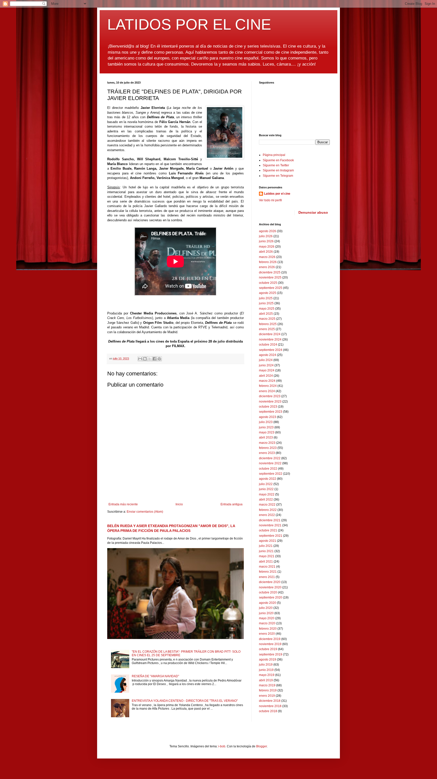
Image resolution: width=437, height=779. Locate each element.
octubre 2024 (268, 344)
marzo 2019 (267, 685)
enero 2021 (267, 577)
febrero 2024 (268, 386)
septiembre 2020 (270, 597)
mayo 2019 (266, 675)
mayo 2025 (266, 308)
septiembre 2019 (270, 654)
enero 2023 (267, 453)
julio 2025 (266, 298)
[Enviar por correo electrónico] (140, 358)
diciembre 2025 (269, 272)
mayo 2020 (266, 618)
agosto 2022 (267, 479)
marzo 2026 (267, 257)
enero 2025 (267, 329)
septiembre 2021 (270, 535)
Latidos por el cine (277, 193)
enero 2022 (267, 515)
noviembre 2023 (270, 401)
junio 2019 (266, 670)
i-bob (221, 746)
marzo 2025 (267, 319)
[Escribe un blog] (144, 358)
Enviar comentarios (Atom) (145, 511)
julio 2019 (266, 664)
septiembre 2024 (270, 350)
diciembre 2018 (269, 701)
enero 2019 (267, 695)
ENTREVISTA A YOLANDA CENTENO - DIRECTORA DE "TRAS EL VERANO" (185, 701)
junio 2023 (266, 427)
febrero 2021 (268, 571)
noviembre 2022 (270, 463)
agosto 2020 (267, 603)
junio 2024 (266, 365)
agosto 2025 (267, 293)
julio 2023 (266, 422)
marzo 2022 (267, 504)
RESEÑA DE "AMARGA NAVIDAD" (155, 676)
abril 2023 (266, 437)
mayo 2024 (266, 370)
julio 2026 (266, 236)
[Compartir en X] (149, 358)
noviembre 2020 (270, 587)
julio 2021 (266, 546)
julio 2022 (266, 484)
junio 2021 (266, 551)
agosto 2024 (267, 355)
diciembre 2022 (269, 458)
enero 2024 (267, 391)
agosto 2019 (267, 659)
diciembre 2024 (269, 334)
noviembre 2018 (270, 706)
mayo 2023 (266, 432)
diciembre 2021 (269, 520)
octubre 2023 (268, 406)
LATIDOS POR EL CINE (189, 24)
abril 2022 (266, 499)
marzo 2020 (267, 623)
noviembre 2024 (270, 339)
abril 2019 (266, 680)
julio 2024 (266, 360)
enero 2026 (267, 267)
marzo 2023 (267, 443)
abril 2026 (266, 251)
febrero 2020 (268, 628)
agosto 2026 (267, 231)
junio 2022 (266, 489)
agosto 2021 (267, 541)
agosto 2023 (267, 417)
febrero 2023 (268, 448)
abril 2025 (266, 313)
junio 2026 (266, 241)
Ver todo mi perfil (270, 200)
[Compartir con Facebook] (154, 358)
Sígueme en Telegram (278, 175)
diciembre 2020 (269, 582)
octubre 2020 (268, 592)
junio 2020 (266, 613)
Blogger (261, 746)
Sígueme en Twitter (276, 165)
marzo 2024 (267, 381)
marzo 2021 (267, 566)
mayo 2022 (266, 494)
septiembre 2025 (270, 288)
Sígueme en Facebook (278, 160)
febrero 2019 (268, 690)
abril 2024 (266, 375)
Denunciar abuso (313, 212)
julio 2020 (266, 608)
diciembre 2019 (269, 639)
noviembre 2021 (270, 525)
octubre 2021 (268, 530)
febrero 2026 (268, 262)
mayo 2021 (266, 556)
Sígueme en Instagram (278, 170)
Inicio (179, 504)
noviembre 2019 (270, 644)
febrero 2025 (268, 324)
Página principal (274, 155)
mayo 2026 (266, 246)
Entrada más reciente (123, 504)
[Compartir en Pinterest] (159, 358)
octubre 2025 (268, 283)
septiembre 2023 (270, 411)
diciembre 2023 (269, 396)
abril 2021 (266, 561)
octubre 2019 (268, 649)
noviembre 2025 (270, 277)
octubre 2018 (268, 711)
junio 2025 (266, 303)
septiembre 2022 (270, 473)
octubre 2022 (268, 468)
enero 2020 (267, 633)
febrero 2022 (268, 510)
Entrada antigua (232, 504)
